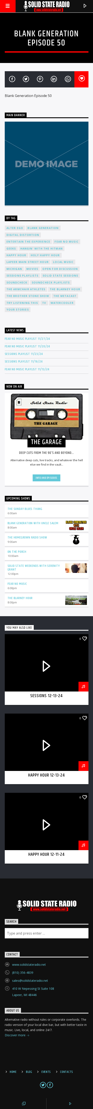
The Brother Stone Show (27, 296)
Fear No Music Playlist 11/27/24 (27, 339)
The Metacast (64, 296)
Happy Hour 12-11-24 (46, 854)
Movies (32, 269)
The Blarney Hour (65, 289)
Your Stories (17, 309)
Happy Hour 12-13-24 (46, 775)
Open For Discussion (60, 269)
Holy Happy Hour (45, 255)
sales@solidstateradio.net (30, 980)
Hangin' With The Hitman (41, 248)
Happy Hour (16, 255)
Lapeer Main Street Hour (27, 262)
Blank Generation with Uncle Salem (33, 523)
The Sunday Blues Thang (25, 509)
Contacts (66, 1072)
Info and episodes (46, 478)
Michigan (14, 269)
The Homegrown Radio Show (27, 537)
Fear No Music (67, 241)
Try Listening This (22, 303)
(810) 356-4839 (22, 972)
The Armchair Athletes (25, 289)
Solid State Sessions (60, 275)
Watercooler (62, 303)
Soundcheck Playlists (51, 282)
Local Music (63, 262)
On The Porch (17, 551)
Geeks (11, 248)
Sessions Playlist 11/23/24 (24, 354)
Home (13, 1072)
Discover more (15, 1035)
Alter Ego (14, 228)
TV (44, 303)
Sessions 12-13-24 (46, 695)
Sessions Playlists (22, 275)
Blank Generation (43, 228)
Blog (29, 1072)
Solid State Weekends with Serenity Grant (34, 567)
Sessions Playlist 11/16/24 (24, 361)
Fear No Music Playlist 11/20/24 (27, 346)
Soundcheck (16, 282)
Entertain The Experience (28, 241)
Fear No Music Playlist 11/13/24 (27, 369)
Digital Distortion (22, 235)
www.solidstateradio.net (29, 964)
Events (46, 1072)
